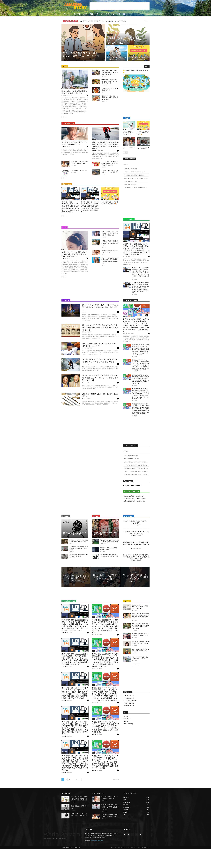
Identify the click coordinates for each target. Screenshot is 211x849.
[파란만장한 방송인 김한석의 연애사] (129, 141)
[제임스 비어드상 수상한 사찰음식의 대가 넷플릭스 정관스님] (74, 79)
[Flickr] (132, 834)
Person (63, 88)
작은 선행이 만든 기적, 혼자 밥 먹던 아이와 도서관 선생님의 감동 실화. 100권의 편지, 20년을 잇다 (79, 798)
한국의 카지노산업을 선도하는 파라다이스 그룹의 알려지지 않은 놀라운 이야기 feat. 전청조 (100, 307)
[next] (147, 21)
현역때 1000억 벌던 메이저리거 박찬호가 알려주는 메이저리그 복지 (99, 344)
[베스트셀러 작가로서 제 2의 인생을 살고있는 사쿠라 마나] (74, 133)
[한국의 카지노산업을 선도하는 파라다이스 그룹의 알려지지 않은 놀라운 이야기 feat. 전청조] (70, 310)
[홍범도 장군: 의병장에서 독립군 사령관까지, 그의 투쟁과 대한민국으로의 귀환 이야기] (127, 607)
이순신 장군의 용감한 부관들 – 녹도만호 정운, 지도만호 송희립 (140, 650)
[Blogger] (124, 834)
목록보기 (126, 164)
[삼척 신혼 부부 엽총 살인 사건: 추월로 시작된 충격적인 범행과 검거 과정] (64, 541)
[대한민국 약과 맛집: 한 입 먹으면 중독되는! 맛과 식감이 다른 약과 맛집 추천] (96, 98)
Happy (124, 129)
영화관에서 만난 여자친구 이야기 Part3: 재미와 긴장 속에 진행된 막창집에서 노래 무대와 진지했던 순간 (110, 260)
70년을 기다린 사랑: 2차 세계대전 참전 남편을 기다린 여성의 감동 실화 (79, 806)
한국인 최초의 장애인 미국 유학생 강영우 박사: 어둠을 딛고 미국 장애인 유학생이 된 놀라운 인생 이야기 (100, 377)
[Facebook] (128, 834)
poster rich (125, 256)
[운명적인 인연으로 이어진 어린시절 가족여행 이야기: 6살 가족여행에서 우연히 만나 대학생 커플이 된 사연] (96, 242)
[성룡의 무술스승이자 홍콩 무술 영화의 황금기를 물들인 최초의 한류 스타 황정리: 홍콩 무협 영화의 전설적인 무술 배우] (127, 626)
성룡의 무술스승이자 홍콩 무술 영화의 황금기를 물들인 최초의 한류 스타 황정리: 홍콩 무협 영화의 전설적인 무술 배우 (140, 626)
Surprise (94, 139)
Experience (134, 572)
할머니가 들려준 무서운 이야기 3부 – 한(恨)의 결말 (105, 533)
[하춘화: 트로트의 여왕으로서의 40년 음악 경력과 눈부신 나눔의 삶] (127, 643)
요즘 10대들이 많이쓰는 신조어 (79, 170)
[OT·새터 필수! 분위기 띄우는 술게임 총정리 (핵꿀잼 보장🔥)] (139, 53)
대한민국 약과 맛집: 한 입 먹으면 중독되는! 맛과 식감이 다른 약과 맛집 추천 (109, 97)
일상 (102, 14)
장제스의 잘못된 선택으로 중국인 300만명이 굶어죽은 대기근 (78, 555)
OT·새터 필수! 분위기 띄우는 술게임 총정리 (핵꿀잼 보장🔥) (109, 202)
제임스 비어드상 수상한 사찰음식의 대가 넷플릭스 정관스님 (74, 92)
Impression (110, 35)
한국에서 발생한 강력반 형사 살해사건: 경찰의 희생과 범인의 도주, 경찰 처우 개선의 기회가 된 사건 (100, 327)
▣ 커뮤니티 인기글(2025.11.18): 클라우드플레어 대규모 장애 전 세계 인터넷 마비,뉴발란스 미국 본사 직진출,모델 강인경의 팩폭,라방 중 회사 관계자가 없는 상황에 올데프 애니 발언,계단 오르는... (90, 206)
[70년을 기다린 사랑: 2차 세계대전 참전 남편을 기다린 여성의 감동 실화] (65, 807)
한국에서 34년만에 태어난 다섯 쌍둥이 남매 (143, 147)
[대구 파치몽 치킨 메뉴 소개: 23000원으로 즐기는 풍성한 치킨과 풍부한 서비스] (96, 81)
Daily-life (63, 139)
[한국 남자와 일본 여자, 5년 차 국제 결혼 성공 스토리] (116, 53)
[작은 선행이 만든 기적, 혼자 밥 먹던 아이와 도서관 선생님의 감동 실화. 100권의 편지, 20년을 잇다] (128, 34)
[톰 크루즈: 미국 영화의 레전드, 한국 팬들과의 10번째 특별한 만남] (127, 636)
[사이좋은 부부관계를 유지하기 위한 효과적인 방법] (96, 252)
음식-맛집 (77, 14)
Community (83, 199)
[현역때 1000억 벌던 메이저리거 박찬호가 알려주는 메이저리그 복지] (70, 348)
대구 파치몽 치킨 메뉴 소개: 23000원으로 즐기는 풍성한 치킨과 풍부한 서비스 (109, 81)
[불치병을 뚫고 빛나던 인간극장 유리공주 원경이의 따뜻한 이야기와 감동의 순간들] (64, 548)
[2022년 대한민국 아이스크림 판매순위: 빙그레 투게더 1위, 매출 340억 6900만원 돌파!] (96, 164)
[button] (148, 14)
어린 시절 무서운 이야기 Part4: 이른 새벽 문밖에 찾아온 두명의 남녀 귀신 (109, 555)
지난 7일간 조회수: (129, 700)
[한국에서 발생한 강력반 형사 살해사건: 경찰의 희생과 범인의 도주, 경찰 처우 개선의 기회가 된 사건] (70, 330)
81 (76, 779)
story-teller (63, 95)
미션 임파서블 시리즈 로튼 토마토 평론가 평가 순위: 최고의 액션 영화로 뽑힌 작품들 (100, 360)
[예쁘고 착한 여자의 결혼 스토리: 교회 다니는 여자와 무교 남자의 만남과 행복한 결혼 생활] (96, 233)
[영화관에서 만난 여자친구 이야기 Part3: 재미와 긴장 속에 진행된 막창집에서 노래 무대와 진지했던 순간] (96, 260)
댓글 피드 (126, 721)
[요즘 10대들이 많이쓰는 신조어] (65, 172)
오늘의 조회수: (128, 696)
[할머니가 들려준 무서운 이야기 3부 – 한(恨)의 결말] (105, 528)
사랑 (64, 14)
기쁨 (113, 14)
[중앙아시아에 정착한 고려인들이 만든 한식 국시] (96, 90)
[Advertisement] (120, 6)
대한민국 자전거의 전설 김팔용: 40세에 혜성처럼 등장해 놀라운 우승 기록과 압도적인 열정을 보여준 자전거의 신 (105, 145)
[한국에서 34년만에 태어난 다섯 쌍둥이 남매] (143, 141)
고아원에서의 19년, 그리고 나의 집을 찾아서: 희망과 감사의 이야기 (74, 533)
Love (65, 50)
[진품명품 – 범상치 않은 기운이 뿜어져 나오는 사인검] (70, 399)
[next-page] (65, 117)
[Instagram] (136, 834)
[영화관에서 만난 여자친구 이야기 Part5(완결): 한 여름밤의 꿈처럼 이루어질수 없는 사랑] (74, 240)
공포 (91, 14)
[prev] (144, 21)
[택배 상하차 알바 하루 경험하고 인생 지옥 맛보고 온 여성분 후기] (96, 172)
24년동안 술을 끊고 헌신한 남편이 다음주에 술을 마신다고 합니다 (129, 133)
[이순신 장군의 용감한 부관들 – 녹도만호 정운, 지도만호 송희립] (127, 651)
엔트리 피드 (127, 719)
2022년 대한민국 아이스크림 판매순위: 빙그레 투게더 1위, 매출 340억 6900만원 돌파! (109, 163)
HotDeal (124, 316)
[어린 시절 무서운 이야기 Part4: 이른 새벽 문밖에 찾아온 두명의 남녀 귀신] (95, 556)
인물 (107, 14)
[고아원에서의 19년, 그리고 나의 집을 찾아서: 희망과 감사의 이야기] (74, 528)
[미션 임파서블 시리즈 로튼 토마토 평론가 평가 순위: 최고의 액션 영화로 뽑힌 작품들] (70, 364)
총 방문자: (127, 705)
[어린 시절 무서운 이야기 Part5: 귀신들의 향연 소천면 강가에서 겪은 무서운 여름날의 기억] (95, 541)
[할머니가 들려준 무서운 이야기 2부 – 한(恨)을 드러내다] (95, 549)
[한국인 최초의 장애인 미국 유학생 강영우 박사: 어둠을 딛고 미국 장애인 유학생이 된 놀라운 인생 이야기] (70, 380)
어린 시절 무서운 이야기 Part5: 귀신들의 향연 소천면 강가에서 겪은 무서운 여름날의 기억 (109, 541)
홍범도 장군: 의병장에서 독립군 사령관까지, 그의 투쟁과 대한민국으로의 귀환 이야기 (140, 606)
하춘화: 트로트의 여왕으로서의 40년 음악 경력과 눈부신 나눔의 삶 (140, 642)
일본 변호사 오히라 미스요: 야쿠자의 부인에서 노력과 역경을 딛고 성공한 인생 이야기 (136, 544)
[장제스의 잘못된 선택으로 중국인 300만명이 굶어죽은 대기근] (64, 556)
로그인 (126, 716)
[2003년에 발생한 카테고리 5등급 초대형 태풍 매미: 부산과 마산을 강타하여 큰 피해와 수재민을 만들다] (105, 577)
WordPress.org (128, 724)
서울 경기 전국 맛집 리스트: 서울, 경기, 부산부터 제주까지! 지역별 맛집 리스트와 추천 (109, 72)
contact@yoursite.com (97, 840)
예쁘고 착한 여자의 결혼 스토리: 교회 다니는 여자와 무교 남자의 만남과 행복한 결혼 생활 (109, 233)
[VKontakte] (140, 834)
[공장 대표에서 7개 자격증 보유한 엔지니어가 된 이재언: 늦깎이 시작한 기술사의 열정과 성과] (135, 577)
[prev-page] (62, 117)
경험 (123, 14)
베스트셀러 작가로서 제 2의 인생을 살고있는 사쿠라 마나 (95, 21)
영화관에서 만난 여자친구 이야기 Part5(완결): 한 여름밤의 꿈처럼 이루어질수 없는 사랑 (74, 254)
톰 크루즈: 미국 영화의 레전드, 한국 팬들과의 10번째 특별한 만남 (140, 634)
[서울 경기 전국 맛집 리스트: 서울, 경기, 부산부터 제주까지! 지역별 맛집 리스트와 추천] (96, 72)
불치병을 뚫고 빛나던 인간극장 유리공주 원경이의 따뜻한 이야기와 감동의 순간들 (78, 548)
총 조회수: (127, 703)
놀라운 (85, 14)
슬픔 (118, 14)
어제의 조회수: (128, 698)
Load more (135, 665)
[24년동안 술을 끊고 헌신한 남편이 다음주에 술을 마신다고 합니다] (129, 125)
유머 (69, 14)
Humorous (132, 55)
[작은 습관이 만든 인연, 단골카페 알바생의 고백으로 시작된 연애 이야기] (83, 42)
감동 (96, 14)
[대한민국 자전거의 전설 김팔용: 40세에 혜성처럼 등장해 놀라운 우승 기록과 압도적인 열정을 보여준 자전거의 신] (105, 133)
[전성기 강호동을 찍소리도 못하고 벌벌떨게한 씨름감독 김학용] (65, 164)
